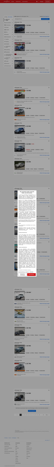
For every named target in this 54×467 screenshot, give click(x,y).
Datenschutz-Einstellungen (22, 274)
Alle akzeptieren (31, 274)
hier (32, 210)
